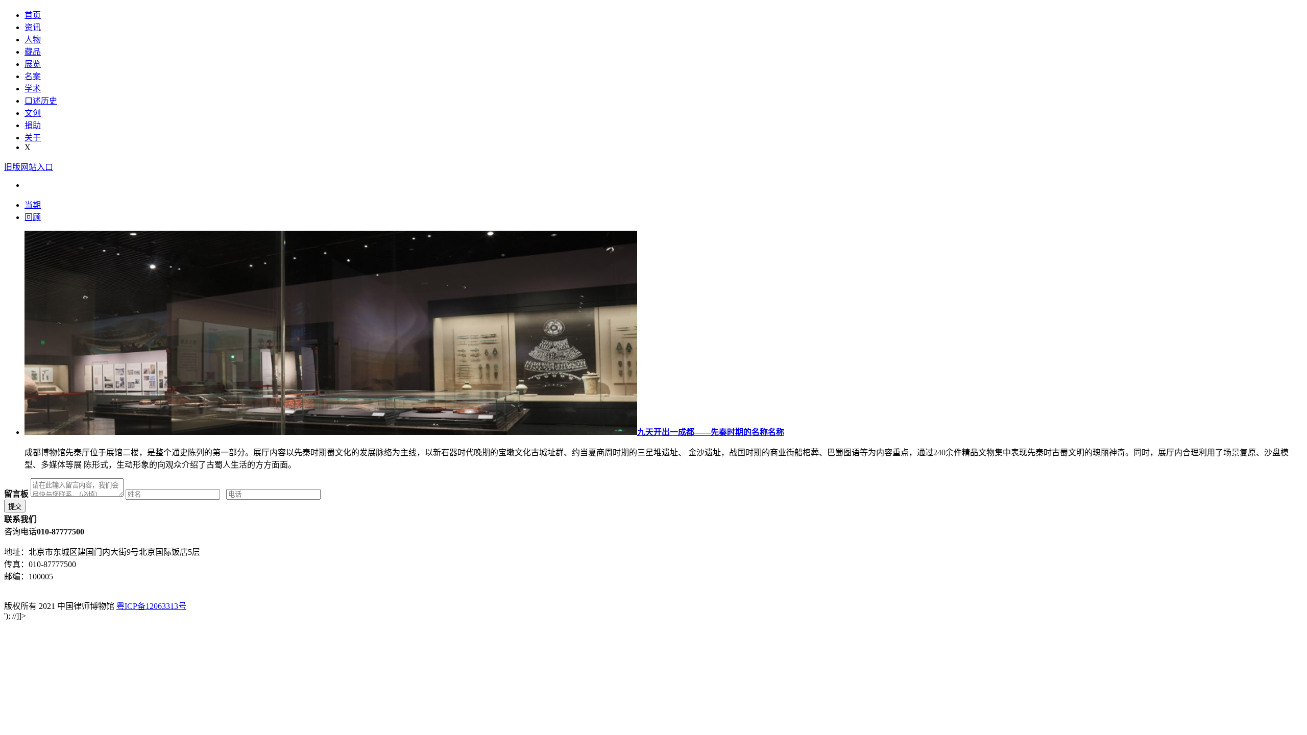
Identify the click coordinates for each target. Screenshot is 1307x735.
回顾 (33, 217)
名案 (33, 76)
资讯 (33, 27)
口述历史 (41, 100)
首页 (33, 15)
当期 (33, 205)
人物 (33, 39)
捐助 (33, 125)
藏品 (33, 51)
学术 (33, 88)
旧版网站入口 (28, 167)
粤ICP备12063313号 (151, 606)
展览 (33, 64)
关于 (33, 137)
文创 (33, 113)
